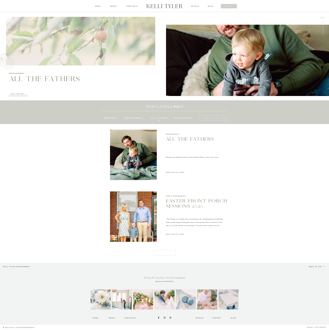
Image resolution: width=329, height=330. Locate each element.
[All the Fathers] (133, 155)
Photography (17, 73)
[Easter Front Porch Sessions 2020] (133, 216)
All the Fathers (44, 79)
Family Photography (176, 196)
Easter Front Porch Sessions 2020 (196, 203)
